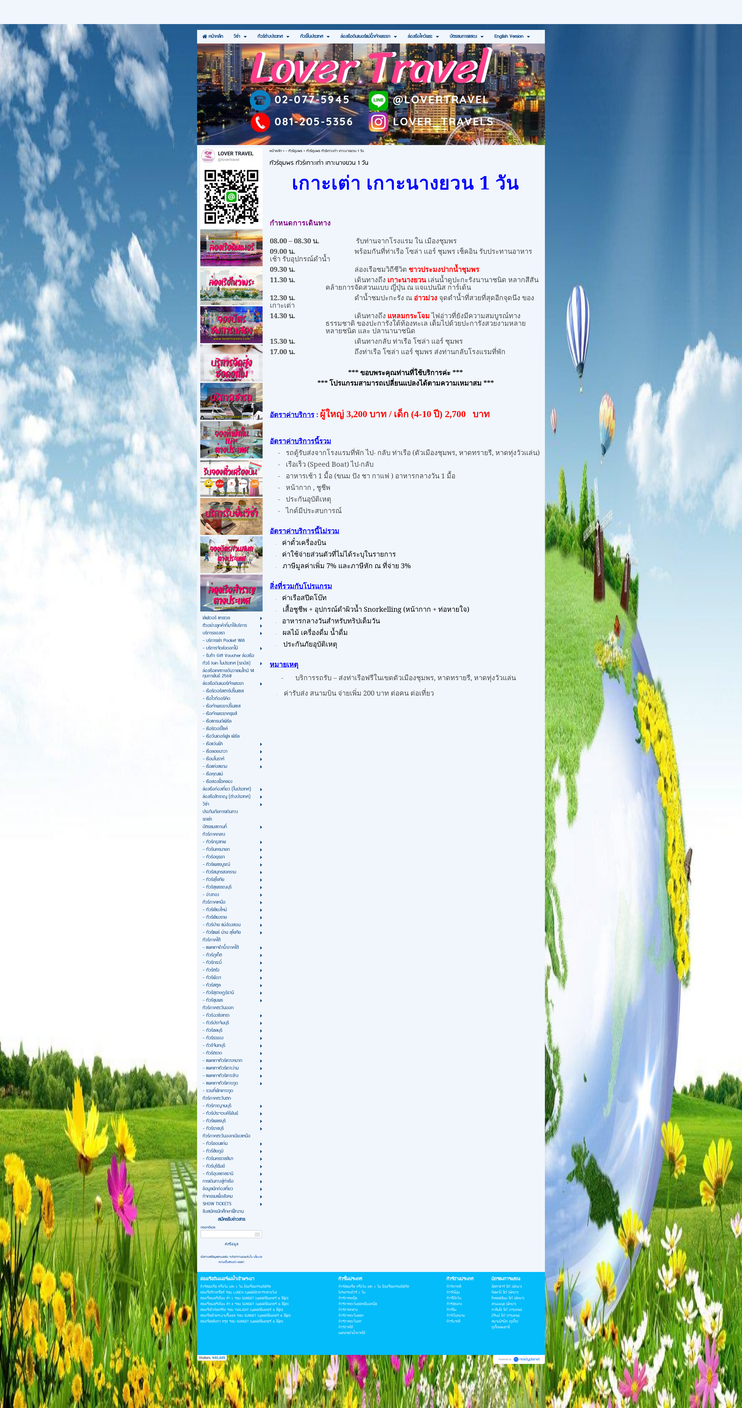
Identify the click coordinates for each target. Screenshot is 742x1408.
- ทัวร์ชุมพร (294, 151)
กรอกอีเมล (208, 1227)
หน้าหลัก (276, 151)
